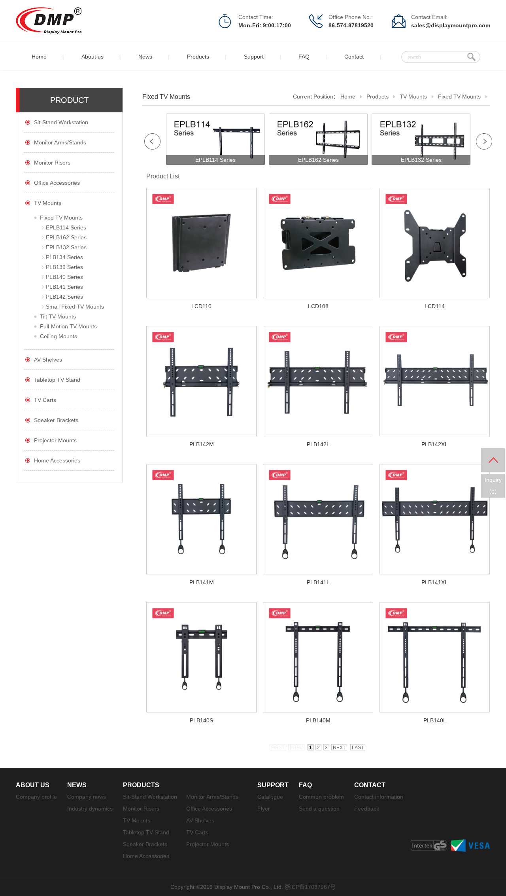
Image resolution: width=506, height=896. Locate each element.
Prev (152, 141)
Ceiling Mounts (58, 336)
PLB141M (201, 582)
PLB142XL (434, 444)
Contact (354, 56)
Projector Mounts (55, 440)
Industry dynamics (90, 808)
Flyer (263, 808)
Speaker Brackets (56, 420)
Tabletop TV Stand (57, 380)
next (339, 747)
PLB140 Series (64, 277)
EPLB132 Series (66, 247)
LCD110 (201, 306)
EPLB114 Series (66, 227)
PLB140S (201, 720)
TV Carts (45, 400)
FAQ (304, 56)
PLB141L (318, 582)
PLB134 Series (64, 257)
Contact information (378, 797)
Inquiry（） (493, 486)
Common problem (321, 797)
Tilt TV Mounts (58, 316)
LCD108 (318, 306)
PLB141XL (434, 582)
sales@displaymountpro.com (450, 25)
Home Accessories (57, 460)
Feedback (366, 808)
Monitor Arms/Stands (60, 142)
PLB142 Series (64, 297)
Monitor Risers (52, 162)
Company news (86, 797)
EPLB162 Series (66, 237)
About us (92, 56)
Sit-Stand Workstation (61, 122)
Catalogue (270, 797)
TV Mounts (47, 203)
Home (39, 56)
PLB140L (434, 720)
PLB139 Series (64, 267)
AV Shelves (48, 359)
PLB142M (201, 444)
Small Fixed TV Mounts (75, 306)
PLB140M (318, 720)
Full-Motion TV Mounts (68, 326)
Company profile (36, 797)
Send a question (319, 808)
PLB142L (318, 444)
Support (254, 56)
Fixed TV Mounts (61, 217)
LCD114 (435, 306)
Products (198, 56)
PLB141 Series (64, 287)
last (358, 747)
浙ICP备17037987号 (310, 887)
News (145, 56)
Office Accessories (57, 183)
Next (484, 141)
